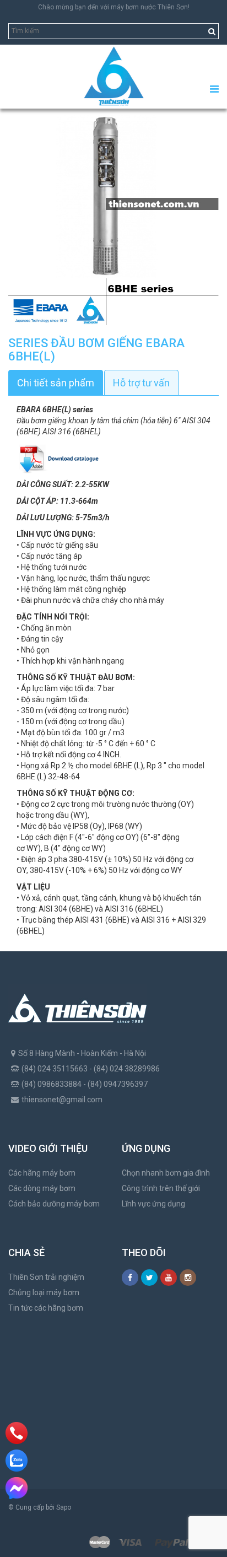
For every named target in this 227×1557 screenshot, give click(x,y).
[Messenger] (17, 1488)
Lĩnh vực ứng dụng (153, 1203)
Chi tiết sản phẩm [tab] (55, 383)
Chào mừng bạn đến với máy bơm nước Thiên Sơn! (114, 7)
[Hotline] (16, 1433)
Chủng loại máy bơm (43, 1292)
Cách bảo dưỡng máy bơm (54, 1203)
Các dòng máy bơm (41, 1188)
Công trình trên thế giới (161, 1188)
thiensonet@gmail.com (61, 1099)
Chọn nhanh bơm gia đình (166, 1172)
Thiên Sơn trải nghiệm (46, 1277)
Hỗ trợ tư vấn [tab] (141, 383)
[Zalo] (17, 1461)
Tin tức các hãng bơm (45, 1307)
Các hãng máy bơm (41, 1172)
